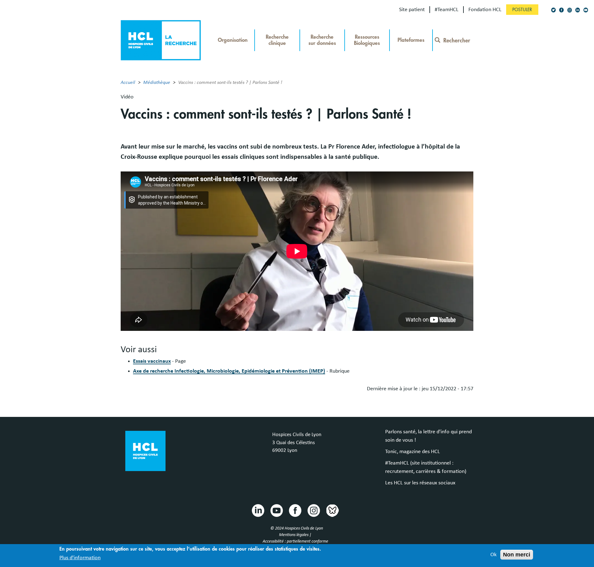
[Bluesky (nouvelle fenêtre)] (553, 10)
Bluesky (332, 510)
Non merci (516, 555)
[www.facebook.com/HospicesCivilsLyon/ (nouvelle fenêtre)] (561, 10)
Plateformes (411, 40)
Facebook (295, 510)
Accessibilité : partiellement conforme (295, 541)
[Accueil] (161, 39)
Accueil (128, 82)
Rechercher (456, 40)
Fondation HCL (484, 9)
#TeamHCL (446, 9)
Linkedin (258, 510)
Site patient (412, 9)
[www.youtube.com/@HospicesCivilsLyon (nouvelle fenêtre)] (585, 10)
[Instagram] (569, 10)
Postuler (522, 9)
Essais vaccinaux (152, 361)
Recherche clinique (277, 40)
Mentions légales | (295, 535)
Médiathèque (156, 82)
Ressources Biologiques (367, 40)
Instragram (313, 510)
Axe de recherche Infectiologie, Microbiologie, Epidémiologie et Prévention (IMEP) (229, 371)
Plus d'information (80, 557)
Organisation (233, 40)
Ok (493, 554)
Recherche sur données (322, 40)
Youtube (276, 510)
